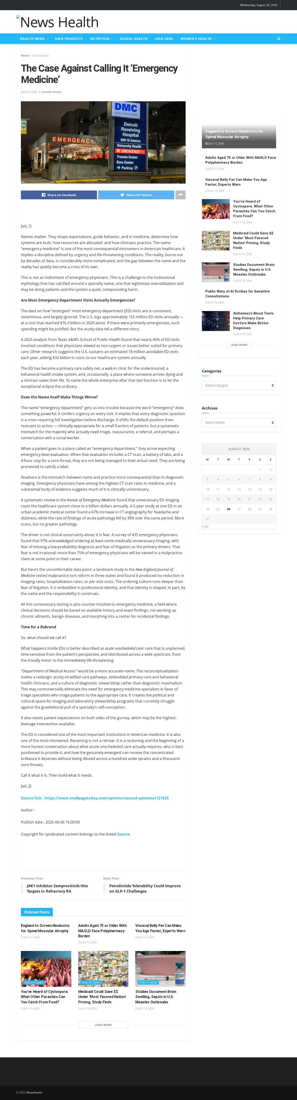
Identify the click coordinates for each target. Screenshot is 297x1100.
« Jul (205, 526)
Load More (103, 1025)
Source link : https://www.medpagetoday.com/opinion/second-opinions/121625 (95, 798)
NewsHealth (34, 1092)
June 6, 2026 (29, 92)
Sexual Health (134, 38)
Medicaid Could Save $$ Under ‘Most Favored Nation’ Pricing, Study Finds (102, 996)
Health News (32, 38)
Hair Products (69, 38)
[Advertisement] (196, 21)
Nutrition (100, 38)
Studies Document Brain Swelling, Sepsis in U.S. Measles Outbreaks (155, 996)
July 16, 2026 (31, 1008)
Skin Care (164, 38)
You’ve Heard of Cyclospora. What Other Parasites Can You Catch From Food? (44, 996)
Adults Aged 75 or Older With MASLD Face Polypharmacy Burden (102, 930)
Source (123, 834)
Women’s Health (196, 38)
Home (25, 55)
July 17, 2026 (31, 937)
